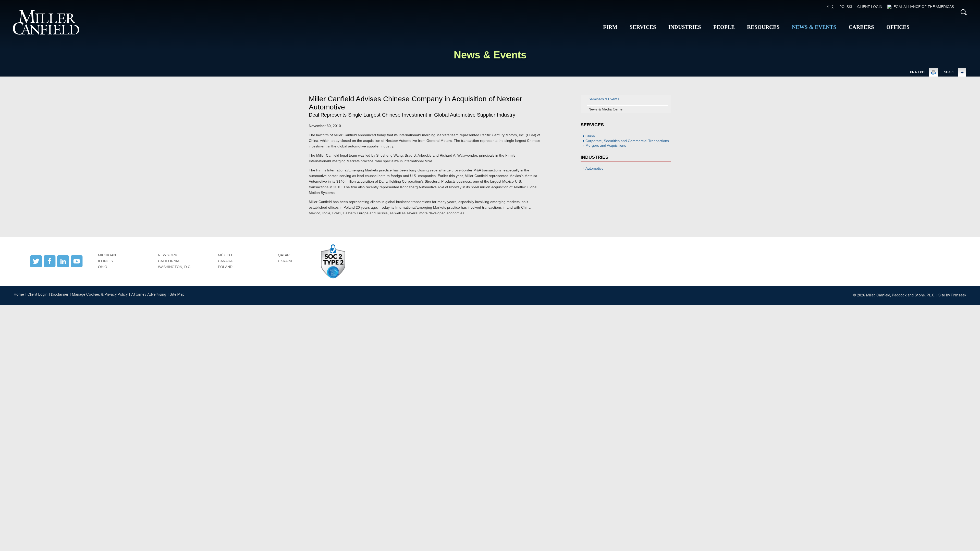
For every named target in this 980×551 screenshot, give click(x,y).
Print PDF (918, 72)
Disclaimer (59, 294)
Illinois (105, 261)
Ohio (102, 267)
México (225, 255)
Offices (898, 27)
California (168, 261)
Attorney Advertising (148, 294)
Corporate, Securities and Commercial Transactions (627, 141)
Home (19, 294)
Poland (225, 267)
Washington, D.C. (174, 267)
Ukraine (285, 261)
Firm (610, 27)
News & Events (814, 27)
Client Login (869, 7)
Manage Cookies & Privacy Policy (100, 294)
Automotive (594, 168)
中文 (830, 7)
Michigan (107, 255)
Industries (684, 27)
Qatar (284, 255)
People (724, 27)
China (590, 136)
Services (643, 27)
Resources (763, 27)
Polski (845, 7)
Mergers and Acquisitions (605, 145)
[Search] (964, 12)
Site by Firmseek (952, 295)
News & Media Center (606, 109)
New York (167, 255)
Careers (861, 27)
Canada (225, 261)
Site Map (177, 294)
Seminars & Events (604, 99)
